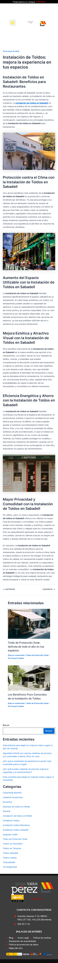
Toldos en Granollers (13, 843)
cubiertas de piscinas (13, 797)
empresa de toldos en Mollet (16, 806)
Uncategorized (10, 867)
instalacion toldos (11, 820)
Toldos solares (10, 857)
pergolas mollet (10, 834)
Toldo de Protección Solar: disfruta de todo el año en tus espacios (26, 646)
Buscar (6, 725)
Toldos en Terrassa (12, 848)
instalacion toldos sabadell (15, 830)
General (6, 811)
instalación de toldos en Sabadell (31, 103)
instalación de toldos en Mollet (17, 816)
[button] (12, 22)
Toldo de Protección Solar (37, 655)
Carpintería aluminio (12, 792)
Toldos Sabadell (10, 853)
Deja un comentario (16, 655)
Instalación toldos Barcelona (16, 825)
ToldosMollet (9, 862)
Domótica (7, 802)
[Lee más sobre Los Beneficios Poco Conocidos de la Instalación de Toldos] (29, 678)
